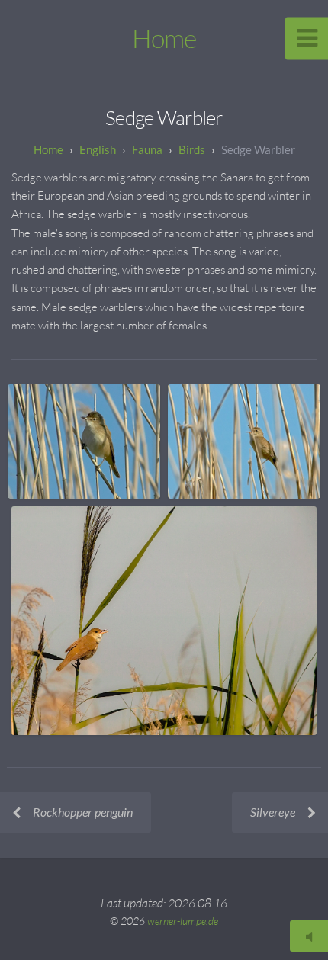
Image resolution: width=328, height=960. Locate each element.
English (97, 149)
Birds (191, 149)
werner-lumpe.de (182, 920)
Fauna (147, 149)
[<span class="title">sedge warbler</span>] (84, 441)
